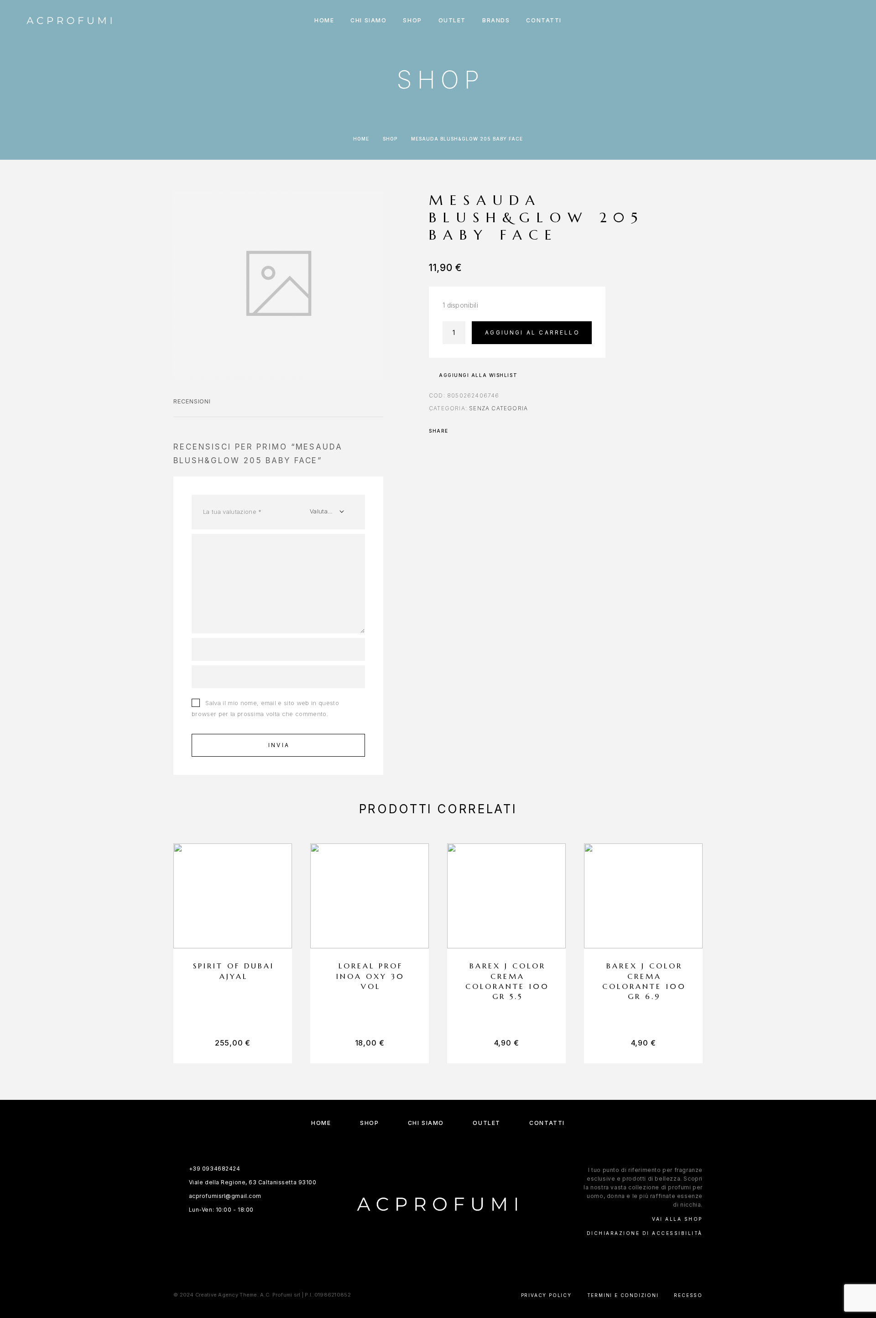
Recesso (688, 1295)
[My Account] (808, 21)
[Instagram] (447, 1253)
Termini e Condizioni (623, 1295)
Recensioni (192, 401)
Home (361, 138)
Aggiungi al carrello (532, 332)
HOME (324, 20)
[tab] (192, 407)
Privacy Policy (546, 1295)
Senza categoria (498, 408)
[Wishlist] (829, 21)
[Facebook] (429, 1253)
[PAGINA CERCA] (788, 21)
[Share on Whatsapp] (470, 430)
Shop (390, 138)
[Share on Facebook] (458, 430)
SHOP (412, 20)
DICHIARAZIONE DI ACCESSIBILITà (645, 1233)
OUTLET (452, 20)
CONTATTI (543, 20)
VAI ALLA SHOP (677, 1219)
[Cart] (850, 20)
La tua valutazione (232, 511)
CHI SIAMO (368, 20)
